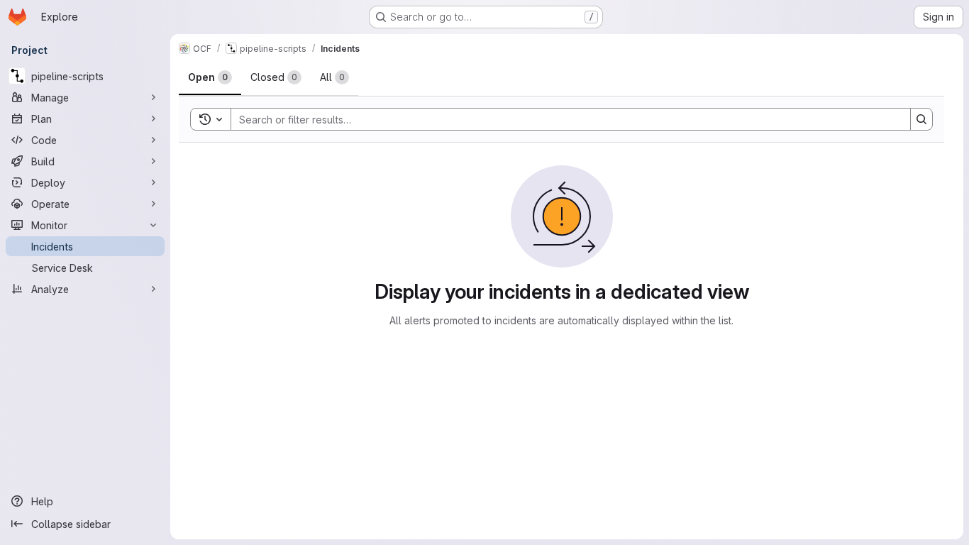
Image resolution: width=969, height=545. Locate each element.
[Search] (921, 119)
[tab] (210, 77)
